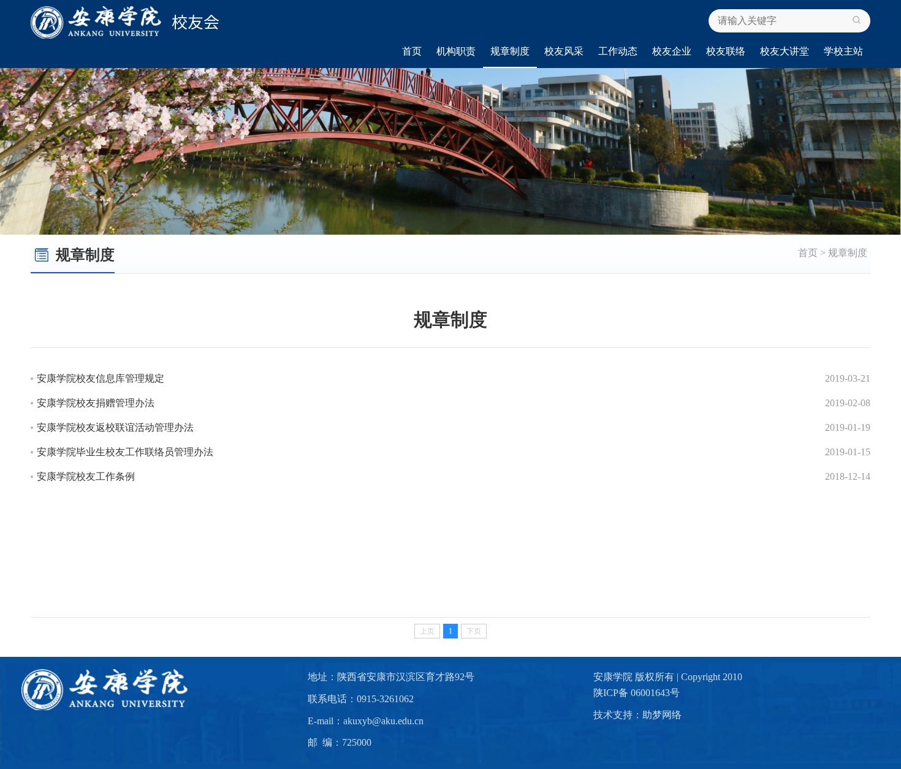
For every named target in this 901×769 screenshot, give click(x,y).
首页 (412, 51)
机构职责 (456, 51)
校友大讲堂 (784, 51)
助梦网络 (662, 715)
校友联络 (725, 51)
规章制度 (510, 51)
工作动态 (617, 51)
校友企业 (671, 51)
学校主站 (843, 51)
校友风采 (564, 51)
